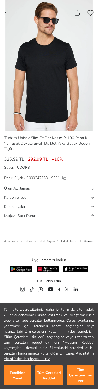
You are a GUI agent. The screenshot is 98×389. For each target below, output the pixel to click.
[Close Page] (6, 13)
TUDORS (22, 167)
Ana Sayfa (11, 241)
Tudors (10, 138)
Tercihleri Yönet (18, 375)
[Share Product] (77, 13)
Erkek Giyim (46, 241)
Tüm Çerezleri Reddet (49, 375)
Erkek (28, 241)
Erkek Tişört (69, 241)
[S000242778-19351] (64, 177)
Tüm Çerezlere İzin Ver (80, 375)
